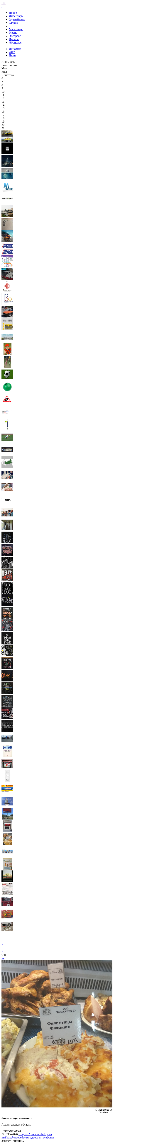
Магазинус (16, 29)
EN (3, 3)
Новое (13, 12)
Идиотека (15, 48)
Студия (13, 22)
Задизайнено (17, 19)
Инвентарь (16, 16)
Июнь (12, 55)
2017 (12, 52)
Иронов (14, 39)
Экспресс (15, 35)
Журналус (15, 42)
